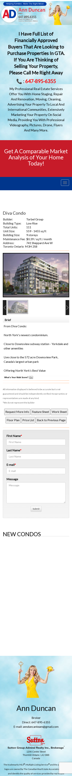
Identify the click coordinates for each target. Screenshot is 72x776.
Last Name (13, 450)
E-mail (10, 464)
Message (12, 479)
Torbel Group (34, 219)
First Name (13, 435)
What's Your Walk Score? (16, 377)
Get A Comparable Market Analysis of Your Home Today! (36, 157)
